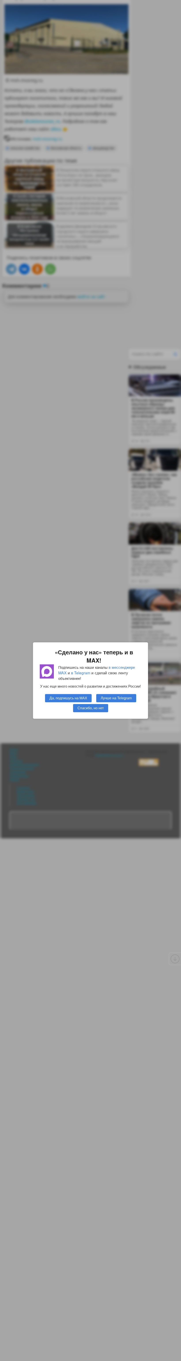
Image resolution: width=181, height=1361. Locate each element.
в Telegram (80, 672)
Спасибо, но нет (90, 708)
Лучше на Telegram (116, 698)
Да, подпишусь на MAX (68, 698)
